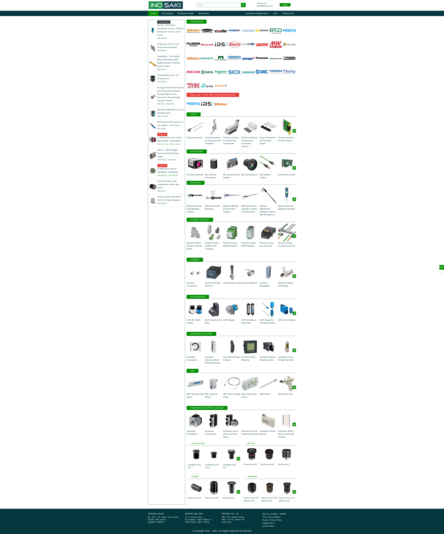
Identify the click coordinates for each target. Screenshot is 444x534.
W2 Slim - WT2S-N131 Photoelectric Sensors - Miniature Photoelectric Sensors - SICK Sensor (170, 30)
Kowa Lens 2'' (229, 498)
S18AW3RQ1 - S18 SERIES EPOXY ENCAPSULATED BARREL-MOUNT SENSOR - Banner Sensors (169, 61)
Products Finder (186, 13)
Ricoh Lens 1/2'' (268, 464)
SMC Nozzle (265, 394)
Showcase (204, 13)
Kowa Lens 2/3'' (212, 498)
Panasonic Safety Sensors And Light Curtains (286, 434)
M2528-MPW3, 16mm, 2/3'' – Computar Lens (169, 76)
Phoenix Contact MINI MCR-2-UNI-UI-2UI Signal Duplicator (169, 198)
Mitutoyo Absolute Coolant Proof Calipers (231, 209)
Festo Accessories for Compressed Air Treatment (213, 140)
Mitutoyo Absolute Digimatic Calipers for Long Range (249, 209)
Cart (275, 13)
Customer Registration (257, 13)
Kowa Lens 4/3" (194, 498)
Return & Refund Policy (272, 520)
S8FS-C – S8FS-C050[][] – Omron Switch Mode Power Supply (168, 153)
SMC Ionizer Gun (285, 394)
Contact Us (288, 13)
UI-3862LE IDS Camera (166, 169)
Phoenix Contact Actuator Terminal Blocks (194, 246)
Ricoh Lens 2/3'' (250, 464)
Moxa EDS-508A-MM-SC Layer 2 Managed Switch (170, 111)
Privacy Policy (268, 526)
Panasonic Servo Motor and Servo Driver (230, 434)
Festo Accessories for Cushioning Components (231, 140)
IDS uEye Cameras (195, 175)
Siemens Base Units (232, 283)
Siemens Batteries (249, 283)
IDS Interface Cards (286, 175)
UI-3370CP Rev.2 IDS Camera (169, 138)
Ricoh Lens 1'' (284, 464)
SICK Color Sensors (286, 320)
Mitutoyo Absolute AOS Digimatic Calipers (194, 209)
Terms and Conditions (271, 517)
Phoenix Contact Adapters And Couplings (212, 246)
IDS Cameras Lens (249, 175)
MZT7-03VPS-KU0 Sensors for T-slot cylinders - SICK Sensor (170, 123)
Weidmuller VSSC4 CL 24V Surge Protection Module (168, 45)
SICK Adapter (229, 320)
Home (153, 13)
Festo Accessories (194, 138)
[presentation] (294, 131)
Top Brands (167, 13)
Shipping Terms (268, 523)
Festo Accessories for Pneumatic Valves (268, 140)
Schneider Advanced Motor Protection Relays (212, 360)
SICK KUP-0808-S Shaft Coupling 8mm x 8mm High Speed (168, 184)
